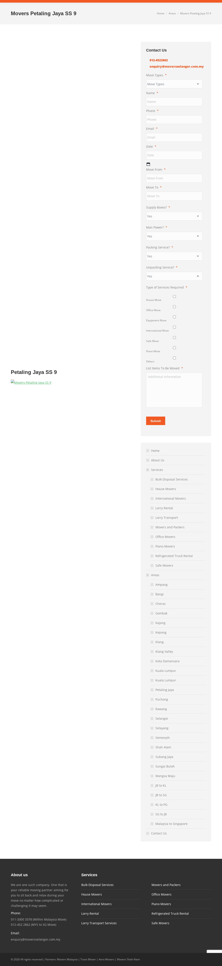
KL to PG (161, 804)
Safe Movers (164, 565)
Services (157, 470)
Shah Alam (163, 747)
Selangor (161, 718)
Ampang (161, 584)
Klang (159, 642)
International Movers (170, 498)
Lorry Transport (166, 518)
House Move (153, 300)
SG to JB (161, 814)
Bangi (159, 594)
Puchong (161, 699)
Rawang (161, 709)
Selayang (161, 728)
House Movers (165, 489)
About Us (157, 460)
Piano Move (153, 351)
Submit (155, 421)
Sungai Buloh (165, 766)
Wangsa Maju (165, 776)
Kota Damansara (167, 661)
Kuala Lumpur (165, 671)
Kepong (160, 632)
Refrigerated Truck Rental (174, 556)
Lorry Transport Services (99, 923)
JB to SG (161, 795)
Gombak (161, 613)
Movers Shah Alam (128, 959)
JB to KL (160, 785)
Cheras (160, 604)
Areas (155, 575)
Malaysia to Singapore (171, 824)
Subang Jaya (164, 757)
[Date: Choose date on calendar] (148, 164)
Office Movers (165, 537)
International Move (157, 330)
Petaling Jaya (164, 690)
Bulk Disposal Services (171, 479)
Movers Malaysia (67, 959)
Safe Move (152, 341)
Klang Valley (164, 651)
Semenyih (162, 738)
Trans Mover (88, 959)
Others (150, 361)
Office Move (153, 310)
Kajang (160, 623)
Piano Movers (165, 546)
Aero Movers (106, 959)
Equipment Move (156, 320)
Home (155, 451)
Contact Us (159, 833)
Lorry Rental (164, 508)
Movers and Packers (169, 527)
